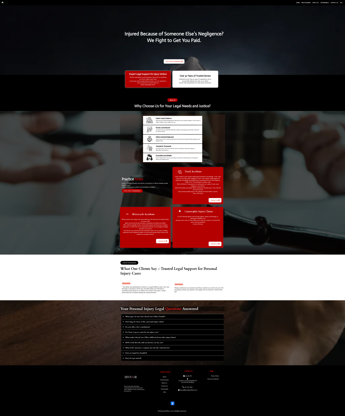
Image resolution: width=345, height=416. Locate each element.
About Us (315, 2)
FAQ (341, 2)
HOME (298, 2)
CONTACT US (334, 2)
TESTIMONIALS (324, 2)
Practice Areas (306, 2)
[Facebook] (172, 403)
